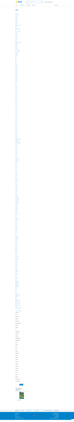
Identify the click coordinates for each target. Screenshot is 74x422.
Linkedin (34, 415)
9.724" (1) (16, 46)
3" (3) (15, 85)
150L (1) (16, 178)
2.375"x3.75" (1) (17, 200)
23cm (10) (16, 223)
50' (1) (16, 275)
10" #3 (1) (16, 17)
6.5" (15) (16, 105)
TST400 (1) (16, 55)
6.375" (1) (16, 104)
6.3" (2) (16, 103)
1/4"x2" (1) (16, 117)
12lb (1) (16, 164)
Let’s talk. (17, 390)
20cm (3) (16, 209)
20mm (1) (16, 212)
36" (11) (16, 255)
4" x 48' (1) (16, 259)
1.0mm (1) (16, 75)
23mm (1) (16, 224)
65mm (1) (16, 287)
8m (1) (16, 168)
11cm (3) (16, 149)
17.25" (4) (16, 184)
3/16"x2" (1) (16, 239)
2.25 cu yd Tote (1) (17, 199)
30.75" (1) (16, 245)
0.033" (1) (16, 72)
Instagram (37, 415)
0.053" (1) (16, 73)
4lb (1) (16, 60)
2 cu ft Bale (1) (16, 197)
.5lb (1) (16, 56)
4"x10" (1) (16, 260)
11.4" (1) (16, 146)
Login (55, 5)
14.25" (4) (16, 171)
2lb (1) (16, 58)
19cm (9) (16, 195)
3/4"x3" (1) (16, 242)
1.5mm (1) (16, 77)
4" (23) (16, 89)
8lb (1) (16, 63)
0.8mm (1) (16, 13)
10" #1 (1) (16, 15)
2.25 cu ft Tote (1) (17, 198)
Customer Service (22, 5)
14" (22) (16, 170)
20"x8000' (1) (16, 208)
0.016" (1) (16, 69)
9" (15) (16, 123)
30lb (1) (16, 248)
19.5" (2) (16, 194)
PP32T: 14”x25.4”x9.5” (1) (18, 31)
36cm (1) (16, 26)
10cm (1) (16, 133)
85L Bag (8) (16, 293)
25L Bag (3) (16, 228)
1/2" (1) (16, 115)
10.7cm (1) (16, 134)
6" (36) (16, 100)
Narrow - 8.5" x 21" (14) (17, 303)
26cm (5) (16, 231)
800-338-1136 (57, 416)
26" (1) (16, 230)
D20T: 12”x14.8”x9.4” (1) (18, 29)
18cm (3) (16, 192)
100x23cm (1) (16, 140)
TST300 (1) (16, 54)
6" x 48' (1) (16, 278)
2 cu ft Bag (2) (16, 196)
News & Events (28, 5)
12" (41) (16, 154)
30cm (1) (16, 246)
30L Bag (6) (16, 247)
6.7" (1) (16, 106)
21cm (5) (16, 215)
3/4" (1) (16, 240)
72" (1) (16, 289)
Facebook (39, 415)
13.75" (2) (16, 167)
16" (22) (16, 181)
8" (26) (16, 119)
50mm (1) (16, 27)
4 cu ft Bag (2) (16, 258)
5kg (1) (16, 277)
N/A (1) (16, 30)
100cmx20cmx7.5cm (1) (17, 139)
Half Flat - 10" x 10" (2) (17, 300)
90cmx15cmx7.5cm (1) (17, 294)
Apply (21, 384)
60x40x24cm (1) (17, 286)
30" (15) (16, 244)
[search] (42, 2)
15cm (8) (16, 179)
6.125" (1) (16, 101)
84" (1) (16, 292)
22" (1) (16, 216)
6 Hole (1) (16, 269)
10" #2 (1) (16, 16)
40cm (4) (16, 261)
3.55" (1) (16, 88)
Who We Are (33, 5)
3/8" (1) (16, 243)
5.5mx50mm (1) (17, 271)
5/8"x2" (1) (16, 274)
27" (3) (16, 232)
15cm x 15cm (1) (17, 180)
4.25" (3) (16, 90)
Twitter (31, 415)
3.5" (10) (16, 87)
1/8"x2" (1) (16, 118)
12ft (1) (16, 163)
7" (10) (16, 108)
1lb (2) (16, 57)
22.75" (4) (16, 217)
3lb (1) (16, 59)
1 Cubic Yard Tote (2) (17, 14)
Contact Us (16, 416)
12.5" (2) (16, 155)
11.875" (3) (16, 148)
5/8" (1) (16, 272)
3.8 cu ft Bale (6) (17, 238)
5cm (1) (16, 131)
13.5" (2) (16, 166)
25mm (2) (16, 229)
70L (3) (16, 288)
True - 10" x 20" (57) (17, 308)
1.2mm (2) (16, 76)
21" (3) (16, 214)
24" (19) (16, 225)
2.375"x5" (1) (16, 201)
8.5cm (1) (16, 132)
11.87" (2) (16, 147)
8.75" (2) (16, 121)
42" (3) (16, 263)
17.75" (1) (16, 185)
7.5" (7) (16, 109)
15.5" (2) (16, 177)
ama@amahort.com (56, 417)
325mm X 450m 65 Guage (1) (18, 25)
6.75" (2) (16, 107)
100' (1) (16, 137)
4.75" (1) (16, 94)
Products (16, 5)
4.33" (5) (16, 91)
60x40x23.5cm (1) (17, 285)
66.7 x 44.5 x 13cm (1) (17, 28)
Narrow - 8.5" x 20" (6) (17, 302)
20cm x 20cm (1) (17, 210)
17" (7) (16, 183)
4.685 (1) (16, 41)
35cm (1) (16, 254)
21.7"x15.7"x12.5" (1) (17, 213)
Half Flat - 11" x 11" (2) (17, 301)
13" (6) (16, 165)
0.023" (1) (16, 71)
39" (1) (16, 257)
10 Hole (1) (16, 270)
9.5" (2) (16, 124)
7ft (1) (15, 291)
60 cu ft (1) (16, 44)
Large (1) (16, 47)
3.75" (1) (16, 39)
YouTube (42, 415)
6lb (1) (16, 62)
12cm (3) (16, 162)
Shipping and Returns (18, 417)
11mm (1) (16, 150)
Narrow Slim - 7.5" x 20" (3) (18, 305)
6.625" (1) (16, 102)
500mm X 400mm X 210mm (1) (18, 42)
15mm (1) (16, 152)
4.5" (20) (16, 92)
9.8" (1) (16, 125)
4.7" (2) (16, 93)
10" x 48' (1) (16, 136)
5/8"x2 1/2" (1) (16, 273)
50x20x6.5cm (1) (17, 43)
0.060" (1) (16, 74)
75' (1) (16, 290)
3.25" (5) (16, 86)
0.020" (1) (16, 70)
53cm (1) (16, 276)
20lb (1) (16, 211)
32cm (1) (16, 40)
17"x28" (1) (16, 186)
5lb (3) (16, 61)
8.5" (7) (16, 120)
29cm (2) (16, 24)
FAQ (15, 415)
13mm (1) (16, 151)
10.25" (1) (16, 32)
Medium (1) (16, 48)
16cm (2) (16, 182)
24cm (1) (16, 226)
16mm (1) (16, 153)
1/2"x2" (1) (16, 116)
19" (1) (16, 193)
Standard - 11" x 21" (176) (18, 307)
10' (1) (16, 135)
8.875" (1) (16, 122)
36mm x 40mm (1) (17, 256)
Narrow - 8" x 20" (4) (17, 304)
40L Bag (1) (16, 262)
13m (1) (16, 169)
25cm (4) (16, 227)
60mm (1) (16, 45)
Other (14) (16, 306)
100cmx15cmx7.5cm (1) (17, 138)
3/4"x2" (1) (16, 241)
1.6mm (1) (16, 78)
